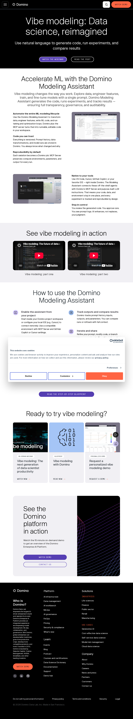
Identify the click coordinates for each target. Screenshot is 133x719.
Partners (86, 677)
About (84, 659)
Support (47, 671)
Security (103, 699)
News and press (89, 672)
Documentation (51, 667)
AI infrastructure (51, 596)
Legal (117, 699)
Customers (87, 681)
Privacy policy (58, 699)
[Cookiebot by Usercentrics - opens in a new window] (111, 341)
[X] (15, 676)
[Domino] (23, 590)
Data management (52, 601)
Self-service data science (94, 637)
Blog (46, 649)
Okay (104, 376)
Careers (85, 668)
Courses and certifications (56, 658)
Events (47, 645)
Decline (28, 376)
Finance (85, 605)
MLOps (47, 610)
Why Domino (87, 664)
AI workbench (50, 605)
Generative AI (88, 629)
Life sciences (88, 600)
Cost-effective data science (95, 633)
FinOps (47, 618)
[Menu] (5, 4)
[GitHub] (28, 676)
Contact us (87, 686)
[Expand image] (96, 127)
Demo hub (48, 675)
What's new (49, 632)
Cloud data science (90, 646)
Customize (65, 376)
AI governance (50, 614)
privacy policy (101, 358)
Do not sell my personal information (28, 699)
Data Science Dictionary (55, 662)
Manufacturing (88, 618)
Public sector (88, 609)
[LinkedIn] (21, 676)
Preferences (112, 368)
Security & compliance (54, 627)
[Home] (20, 4)
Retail (84, 613)
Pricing (47, 623)
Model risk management (93, 642)
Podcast (47, 654)
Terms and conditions (81, 699)
